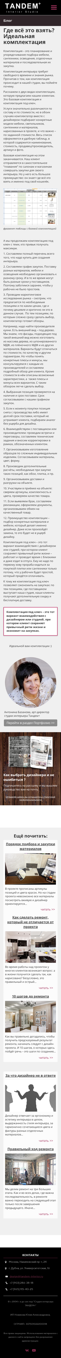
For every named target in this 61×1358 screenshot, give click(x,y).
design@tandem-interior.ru (26, 1276)
